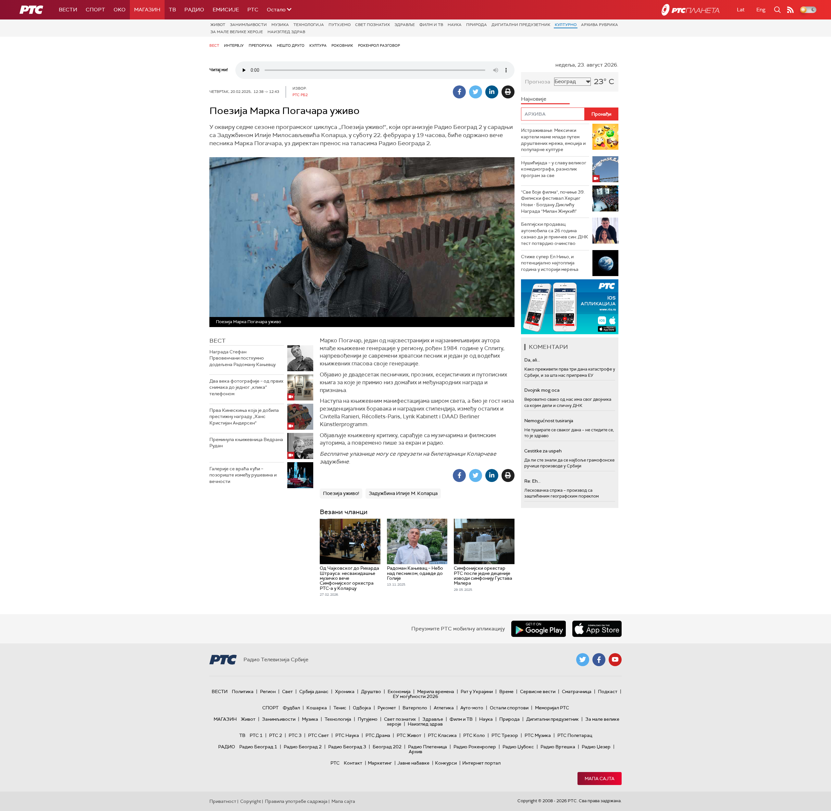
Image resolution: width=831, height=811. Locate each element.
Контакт (353, 763)
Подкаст (607, 691)
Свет (287, 691)
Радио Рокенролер (474, 747)
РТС (252, 9)
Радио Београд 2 (303, 747)
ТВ (172, 9)
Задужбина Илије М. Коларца (403, 493)
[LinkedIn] (491, 91)
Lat (741, 9)
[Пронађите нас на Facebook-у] (598, 659)
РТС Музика (538, 735)
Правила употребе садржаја (296, 801)
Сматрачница (576, 691)
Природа (476, 24)
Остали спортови (509, 708)
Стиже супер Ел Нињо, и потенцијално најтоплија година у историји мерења (549, 263)
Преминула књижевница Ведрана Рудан (246, 443)
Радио (194, 9)
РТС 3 (295, 735)
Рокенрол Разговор (379, 45)
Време (506, 691)
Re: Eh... (532, 481)
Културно (566, 24)
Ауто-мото (471, 708)
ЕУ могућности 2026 (415, 696)
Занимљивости (248, 24)
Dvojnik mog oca (542, 390)
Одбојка (362, 708)
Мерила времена (435, 691)
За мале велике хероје (236, 31)
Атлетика (444, 708)
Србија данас (314, 691)
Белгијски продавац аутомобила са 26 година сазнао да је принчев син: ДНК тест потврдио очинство (554, 233)
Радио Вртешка (557, 747)
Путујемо (340, 24)
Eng (760, 9)
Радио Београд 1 (258, 747)
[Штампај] (508, 91)
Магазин (147, 9)
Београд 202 (387, 747)
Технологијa (308, 24)
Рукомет (387, 708)
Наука (455, 24)
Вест (214, 45)
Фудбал (291, 708)
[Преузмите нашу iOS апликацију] (597, 629)
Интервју (234, 45)
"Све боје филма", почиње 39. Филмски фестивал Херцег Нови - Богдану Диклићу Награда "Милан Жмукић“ (553, 201)
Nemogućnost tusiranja (548, 421)
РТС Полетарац (574, 735)
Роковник (342, 45)
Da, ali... (532, 360)
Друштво (371, 691)
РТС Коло (474, 735)
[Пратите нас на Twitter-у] (582, 659)
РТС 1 (256, 735)
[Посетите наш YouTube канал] (615, 659)
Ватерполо (415, 708)
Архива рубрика (599, 24)
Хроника (344, 691)
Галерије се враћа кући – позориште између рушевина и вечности (243, 475)
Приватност (222, 801)
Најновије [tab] (533, 98)
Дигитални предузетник (520, 24)
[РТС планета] (690, 9)
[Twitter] (475, 91)
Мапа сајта (599, 778)
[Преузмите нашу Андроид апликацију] (538, 629)
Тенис (339, 708)
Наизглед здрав (286, 31)
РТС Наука (347, 735)
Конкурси (446, 763)
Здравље (404, 24)
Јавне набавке (413, 763)
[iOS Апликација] (569, 306)
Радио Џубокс (518, 747)
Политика (243, 691)
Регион (268, 691)
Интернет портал (481, 763)
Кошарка (316, 708)
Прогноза (537, 81)
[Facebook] (459, 91)
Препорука (260, 45)
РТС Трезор (504, 735)
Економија (399, 691)
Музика (280, 24)
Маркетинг (380, 763)
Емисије (226, 9)
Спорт (95, 9)
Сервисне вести (537, 691)
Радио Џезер (596, 747)
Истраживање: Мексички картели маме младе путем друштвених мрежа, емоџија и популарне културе (553, 139)
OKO (120, 9)
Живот (217, 24)
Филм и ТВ (431, 24)
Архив (415, 751)
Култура (318, 45)
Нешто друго (290, 45)
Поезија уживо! (341, 493)
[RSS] (790, 9)
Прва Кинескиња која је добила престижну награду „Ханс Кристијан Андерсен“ (244, 416)
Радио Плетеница (427, 747)
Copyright (250, 801)
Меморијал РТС (552, 708)
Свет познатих (372, 24)
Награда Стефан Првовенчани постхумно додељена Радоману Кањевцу (242, 358)
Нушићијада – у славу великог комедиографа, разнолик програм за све (553, 169)
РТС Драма (378, 735)
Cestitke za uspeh (543, 451)
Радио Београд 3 (347, 747)
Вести (68, 9)
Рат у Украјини (477, 691)
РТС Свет (318, 735)
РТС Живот (409, 735)
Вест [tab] (217, 341)
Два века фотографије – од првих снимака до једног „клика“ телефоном (246, 387)
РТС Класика (442, 735)
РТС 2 (275, 735)
